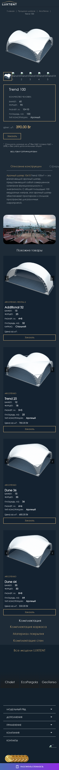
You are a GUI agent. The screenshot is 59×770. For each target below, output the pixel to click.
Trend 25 (11, 398)
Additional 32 (14, 307)
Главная (10, 11)
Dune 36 (10, 490)
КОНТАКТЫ (12, 740)
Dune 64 (10, 581)
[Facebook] (22, 749)
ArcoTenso (44, 11)
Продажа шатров (26, 11)
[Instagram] (6, 749)
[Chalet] (9, 673)
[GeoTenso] (49, 673)
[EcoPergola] (29, 673)
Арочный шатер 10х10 (19, 175)
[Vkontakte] (30, 749)
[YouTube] (14, 749)
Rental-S (21, 302)
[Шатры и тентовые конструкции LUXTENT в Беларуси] (9, 3)
